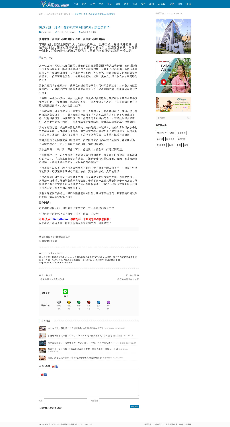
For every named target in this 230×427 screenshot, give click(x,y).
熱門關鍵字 (161, 125)
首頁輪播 (66, 14)
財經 (84, 4)
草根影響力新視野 (61, 236)
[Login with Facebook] (57, 366)
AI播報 (161, 4)
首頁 (41, 14)
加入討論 (45, 366)
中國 (179, 145)
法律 (180, 4)
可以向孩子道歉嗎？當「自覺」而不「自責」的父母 (69, 213)
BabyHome (70, 32)
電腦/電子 (161, 145)
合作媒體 (50, 14)
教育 (186, 145)
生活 (109, 4)
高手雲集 (147, 424)
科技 (93, 4)
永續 (188, 4)
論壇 (151, 4)
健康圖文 (182, 133)
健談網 (160, 139)
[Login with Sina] (53, 366)
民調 (135, 4)
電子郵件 (94, 401)
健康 (118, 4)
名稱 (41, 401)
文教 (101, 4)
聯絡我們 (158, 424)
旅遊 (126, 4)
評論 (76, 4)
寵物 (172, 4)
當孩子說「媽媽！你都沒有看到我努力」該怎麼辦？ (82, 222)
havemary (162, 133)
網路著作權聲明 (49, 240)
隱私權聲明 (170, 424)
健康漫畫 (182, 139)
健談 (172, 133)
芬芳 (143, 4)
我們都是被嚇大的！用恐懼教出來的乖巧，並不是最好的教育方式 (76, 208)
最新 (61, 14)
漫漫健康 (170, 139)
